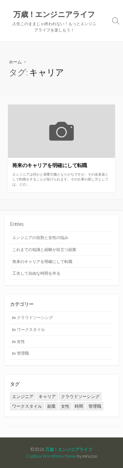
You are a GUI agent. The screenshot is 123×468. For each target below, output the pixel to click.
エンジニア (22, 396)
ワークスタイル (31, 329)
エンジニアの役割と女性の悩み (40, 237)
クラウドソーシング (35, 317)
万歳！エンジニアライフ (68, 449)
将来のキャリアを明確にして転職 (42, 261)
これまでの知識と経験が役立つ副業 (44, 249)
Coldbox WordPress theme (51, 456)
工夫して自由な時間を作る (36, 273)
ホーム (15, 61)
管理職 (23, 353)
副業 (51, 406)
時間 (79, 406)
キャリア (47, 396)
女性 (21, 341)
